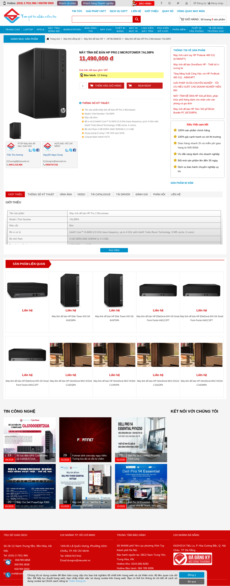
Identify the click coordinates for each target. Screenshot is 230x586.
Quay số (167, 11)
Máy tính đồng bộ (54, 29)
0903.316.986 (15, 165)
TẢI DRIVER (123, 194)
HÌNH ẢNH (66, 194)
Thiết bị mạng (120, 29)
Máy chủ (106, 29)
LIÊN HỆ (176, 194)
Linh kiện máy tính (147, 29)
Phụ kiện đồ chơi (163, 29)
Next (85, 85)
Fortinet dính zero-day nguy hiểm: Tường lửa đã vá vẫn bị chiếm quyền (89, 458)
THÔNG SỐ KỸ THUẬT (41, 194)
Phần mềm (179, 29)
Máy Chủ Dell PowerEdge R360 (33, 502)
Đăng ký (201, 3)
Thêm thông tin (77, 581)
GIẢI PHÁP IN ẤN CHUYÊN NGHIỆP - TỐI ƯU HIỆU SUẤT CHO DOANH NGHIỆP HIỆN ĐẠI (197, 87)
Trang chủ (12, 29)
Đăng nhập (216, 3)
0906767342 (51, 165)
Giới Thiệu (151, 11)
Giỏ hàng (192, 19)
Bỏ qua (192, 581)
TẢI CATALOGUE (101, 194)
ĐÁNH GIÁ (142, 194)
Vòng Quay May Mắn (191, 11)
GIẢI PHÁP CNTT (96, 11)
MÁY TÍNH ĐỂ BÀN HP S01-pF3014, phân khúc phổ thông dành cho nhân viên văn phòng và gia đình (195, 100)
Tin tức (77, 11)
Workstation (72, 29)
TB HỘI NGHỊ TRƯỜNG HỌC (215, 29)
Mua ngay (144, 85)
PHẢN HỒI (159, 194)
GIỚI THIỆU (15, 194)
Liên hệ (136, 11)
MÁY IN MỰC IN (133, 29)
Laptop (28, 29)
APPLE (41, 29)
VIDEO (81, 194)
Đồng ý (192, 574)
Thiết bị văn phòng (196, 29)
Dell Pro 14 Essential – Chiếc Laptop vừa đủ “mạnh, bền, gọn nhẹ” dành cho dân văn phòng (144, 505)
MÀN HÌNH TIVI (90, 29)
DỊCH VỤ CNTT (119, 11)
